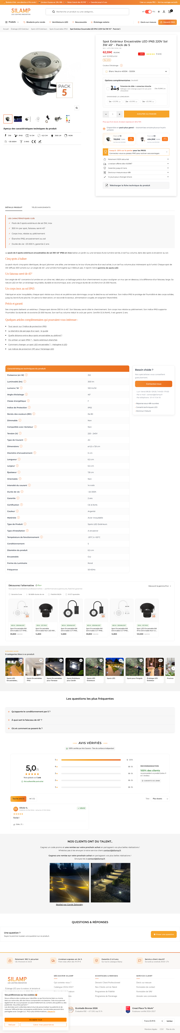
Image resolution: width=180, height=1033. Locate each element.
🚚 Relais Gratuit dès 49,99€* (76, 2)
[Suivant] (173, 668)
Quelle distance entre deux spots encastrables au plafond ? (35, 335)
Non (71, 135)
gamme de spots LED (108, 268)
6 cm (32, 135)
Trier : (148, 799)
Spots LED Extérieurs (39, 29)
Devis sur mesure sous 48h (119, 172)
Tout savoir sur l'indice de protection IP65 (27, 326)
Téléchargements (41, 207)
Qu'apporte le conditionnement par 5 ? (31, 711)
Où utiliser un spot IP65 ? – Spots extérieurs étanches (32, 340)
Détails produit (13, 207)
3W (9, 135)
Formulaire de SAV (144, 992)
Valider (170, 1021)
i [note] (121, 65)
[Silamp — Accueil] (17, 980)
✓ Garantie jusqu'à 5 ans (98, 2)
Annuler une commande (146, 996)
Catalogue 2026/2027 (64, 987)
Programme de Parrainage (106, 996)
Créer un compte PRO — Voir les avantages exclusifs (158, 2)
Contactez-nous (153, 384)
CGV (162, 1029)
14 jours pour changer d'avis (120, 177)
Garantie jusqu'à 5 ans (117, 168)
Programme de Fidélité (105, 992)
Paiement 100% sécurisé (118, 159)
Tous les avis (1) (18, 799)
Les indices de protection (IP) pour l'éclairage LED (31, 349)
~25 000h (12, 142)
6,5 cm (45, 135)
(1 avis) (158, 54)
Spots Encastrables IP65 (59, 29)
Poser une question (165, 934)
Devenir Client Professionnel (107, 983)
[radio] (115, 101)
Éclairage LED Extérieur (20, 29)
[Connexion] (164, 12)
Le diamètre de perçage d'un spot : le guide (28, 331)
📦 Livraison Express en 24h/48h (50, 2)
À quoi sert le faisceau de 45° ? (27, 720)
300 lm (58, 135)
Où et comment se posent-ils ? (27, 728)
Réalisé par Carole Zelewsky (69, 904)
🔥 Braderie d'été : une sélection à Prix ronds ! (20, 2)
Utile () (19, 824)
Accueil (6, 29)
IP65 (21, 135)
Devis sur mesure (143, 983)
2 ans (26, 142)
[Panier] (169, 11)
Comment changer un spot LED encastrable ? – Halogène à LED (37, 344)
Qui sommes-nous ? (62, 983)
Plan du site (170, 1029)
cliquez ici (51, 1011)
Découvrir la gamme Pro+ (159, 586)
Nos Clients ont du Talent (106, 987)
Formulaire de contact (145, 987)
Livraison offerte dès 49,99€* (120, 164)
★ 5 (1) (32, 799)
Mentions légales (151, 1029)
